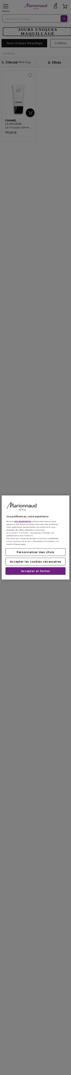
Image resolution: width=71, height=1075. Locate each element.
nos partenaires (22, 521)
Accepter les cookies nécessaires (35, 561)
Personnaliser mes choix (35, 552)
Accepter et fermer (35, 571)
